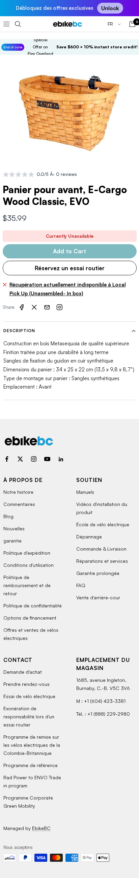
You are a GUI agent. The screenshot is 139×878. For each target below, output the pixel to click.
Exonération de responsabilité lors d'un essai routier (28, 716)
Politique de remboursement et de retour (27, 585)
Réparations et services (102, 561)
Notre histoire (18, 492)
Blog (8, 516)
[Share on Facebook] (22, 307)
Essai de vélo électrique (29, 696)
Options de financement (29, 618)
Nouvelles (14, 528)
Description (19, 330)
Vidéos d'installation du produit (101, 508)
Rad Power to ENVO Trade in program (32, 781)
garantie (12, 541)
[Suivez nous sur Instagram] (33, 459)
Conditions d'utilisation (28, 565)
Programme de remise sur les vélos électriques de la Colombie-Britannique (31, 745)
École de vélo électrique (102, 524)
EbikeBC (41, 828)
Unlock (110, 8)
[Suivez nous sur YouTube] (47, 459)
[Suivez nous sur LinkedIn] (60, 459)
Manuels (85, 492)
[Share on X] (34, 307)
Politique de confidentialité (32, 605)
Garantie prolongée (97, 573)
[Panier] (132, 24)
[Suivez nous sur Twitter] (20, 459)
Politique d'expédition (26, 553)
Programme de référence (30, 765)
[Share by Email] (47, 307)
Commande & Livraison (101, 549)
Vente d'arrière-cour (98, 597)
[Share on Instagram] (60, 307)
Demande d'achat (22, 672)
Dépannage (89, 536)
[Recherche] (18, 24)
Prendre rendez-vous (26, 684)
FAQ (80, 585)
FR (111, 24)
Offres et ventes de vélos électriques (30, 634)
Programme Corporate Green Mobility (28, 802)
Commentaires (19, 504)
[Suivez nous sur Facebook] (6, 459)
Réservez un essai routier (70, 268)
